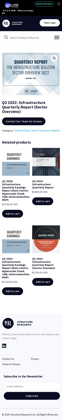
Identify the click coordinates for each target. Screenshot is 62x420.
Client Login (50, 22)
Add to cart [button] (12, 213)
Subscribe (32, 396)
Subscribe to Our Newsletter (23, 376)
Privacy (35, 358)
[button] (54, 58)
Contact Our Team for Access (24, 121)
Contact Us (8, 358)
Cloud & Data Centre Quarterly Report (37, 130)
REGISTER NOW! (44, 4)
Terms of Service (11, 364)
